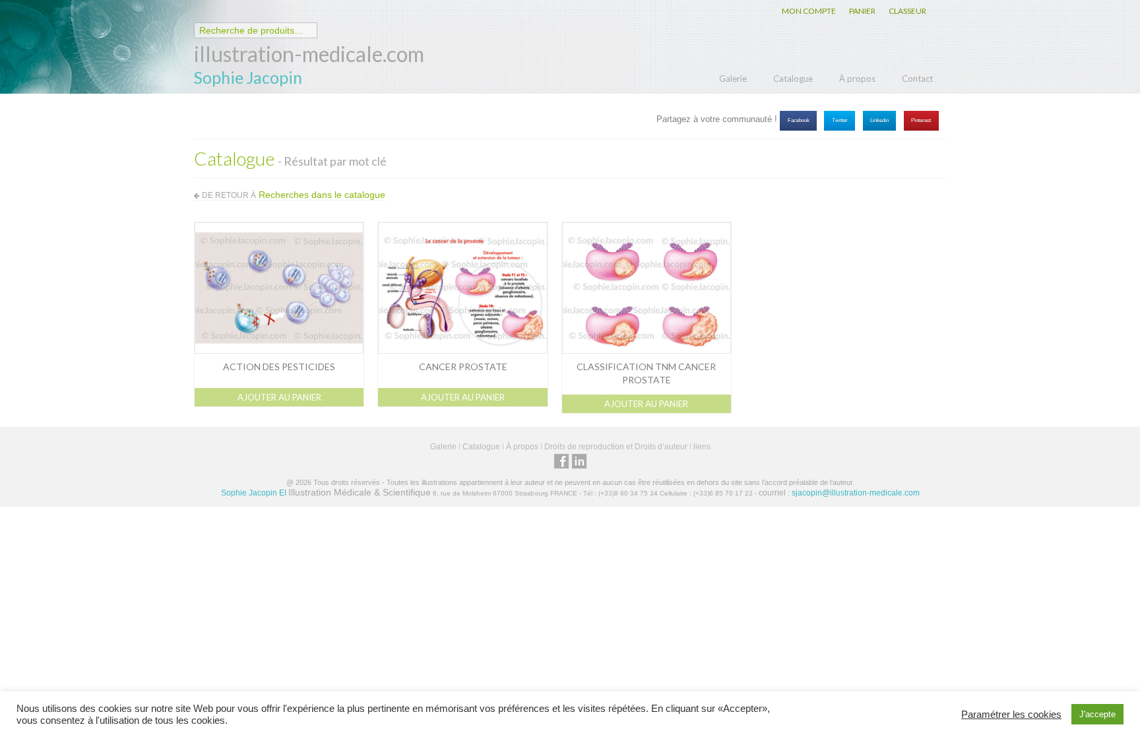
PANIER (862, 11)
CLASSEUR (907, 11)
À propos (857, 78)
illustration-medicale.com (309, 54)
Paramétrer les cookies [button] (1011, 714)
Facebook (798, 120)
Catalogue (793, 78)
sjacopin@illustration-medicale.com (856, 492)
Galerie (733, 78)
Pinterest (921, 120)
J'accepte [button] (1097, 714)
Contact (917, 78)
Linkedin (879, 120)
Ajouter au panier (279, 397)
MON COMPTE (809, 11)
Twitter (840, 120)
